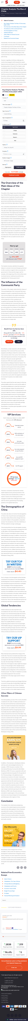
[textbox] (15, 154)
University (15, 133)
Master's (15, 137)
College (15, 130)
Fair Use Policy (5, 1002)
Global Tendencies (8, 32)
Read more (14, 747)
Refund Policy (5, 998)
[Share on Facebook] (18, 867)
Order (16, 2)
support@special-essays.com (11, 977)
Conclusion (6, 36)
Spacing (4, 164)
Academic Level (5, 124)
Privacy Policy (5, 995)
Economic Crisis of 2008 (10, 888)
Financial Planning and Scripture (11, 895)
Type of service (5, 111)
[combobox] (14, 120)
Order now (9, 341)
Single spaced (8, 167)
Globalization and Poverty (10, 886)
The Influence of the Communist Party (13, 28)
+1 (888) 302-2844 (11, 5)
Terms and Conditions (7, 993)
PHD (15, 140)
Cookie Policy (5, 1000)
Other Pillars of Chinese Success (11, 34)
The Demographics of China (10, 30)
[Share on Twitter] (21, 867)
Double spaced (19, 167)
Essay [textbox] (6, 120)
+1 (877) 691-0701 (20, 5)
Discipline (4, 151)
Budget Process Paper (9, 891)
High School (15, 127)
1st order (9, 95)
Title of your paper (6, 104)
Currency (4, 97)
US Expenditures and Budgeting (11, 883)
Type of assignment (6, 117)
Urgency (4, 144)
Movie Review (15, 929)
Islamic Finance (7, 879)
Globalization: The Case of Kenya (12, 881)
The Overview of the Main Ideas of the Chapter (15, 26)
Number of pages (6, 157)
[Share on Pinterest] (25, 867)
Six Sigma (6, 893)
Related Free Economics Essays (11, 38)
